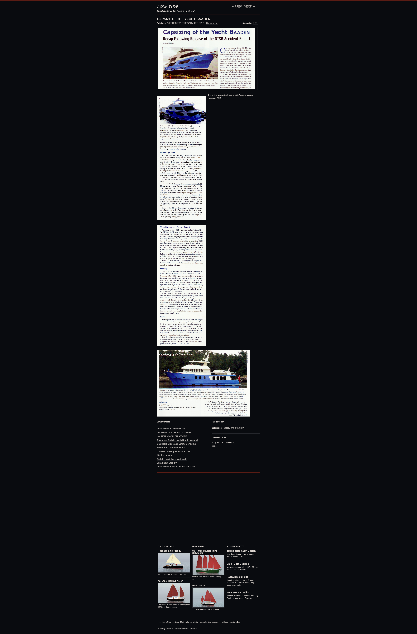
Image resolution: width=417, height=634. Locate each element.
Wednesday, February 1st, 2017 (185, 23)
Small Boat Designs (238, 563)
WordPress (169, 629)
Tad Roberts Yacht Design (241, 550)
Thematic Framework (189, 629)
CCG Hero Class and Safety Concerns (176, 444)
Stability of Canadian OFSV (171, 447)
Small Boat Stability (167, 463)
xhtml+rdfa (194, 622)
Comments (211, 23)
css (226, 622)
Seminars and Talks (238, 592)
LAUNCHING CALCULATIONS (172, 436)
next (248, 6)
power (240, 554)
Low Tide (167, 6)
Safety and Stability (233, 428)
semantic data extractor (209, 622)
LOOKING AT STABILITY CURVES (174, 432)
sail (245, 554)
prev (237, 6)
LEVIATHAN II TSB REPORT (171, 428)
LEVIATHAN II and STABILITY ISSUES (176, 466)
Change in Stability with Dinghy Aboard (177, 440)
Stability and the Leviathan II (172, 459)
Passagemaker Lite (237, 577)
